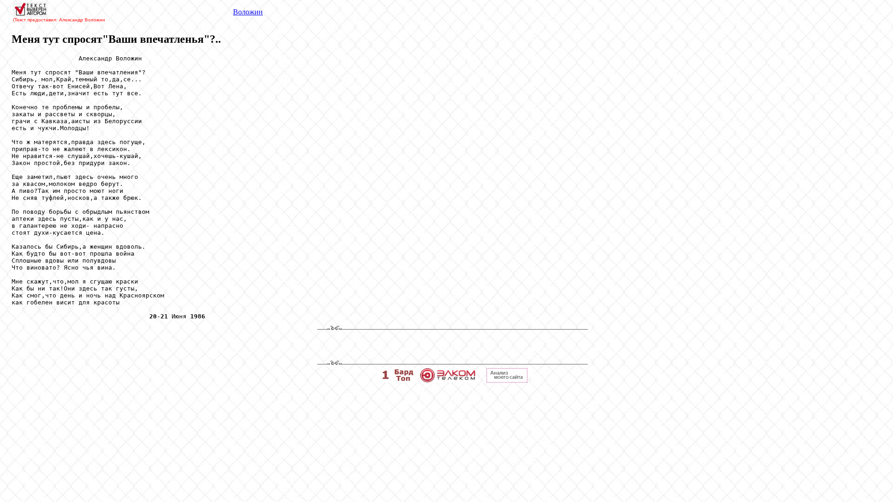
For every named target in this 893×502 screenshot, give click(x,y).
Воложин (248, 12)
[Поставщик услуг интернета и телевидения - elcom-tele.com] (447, 380)
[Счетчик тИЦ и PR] (506, 380)
